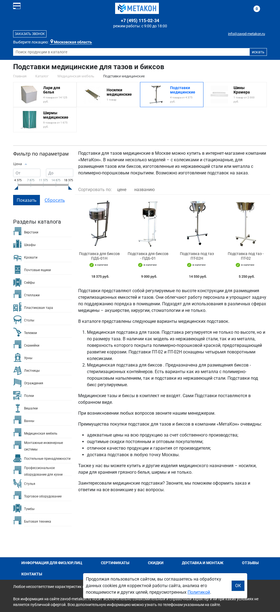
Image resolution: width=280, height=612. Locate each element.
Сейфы (29, 283)
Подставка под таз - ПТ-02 (246, 255)
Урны (28, 358)
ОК (238, 585)
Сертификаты (115, 563)
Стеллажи (32, 295)
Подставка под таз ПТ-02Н (197, 255)
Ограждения (33, 383)
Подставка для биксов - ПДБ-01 (148, 255)
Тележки (30, 333)
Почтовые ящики (37, 270)
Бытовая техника (37, 521)
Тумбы (29, 509)
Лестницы (32, 371)
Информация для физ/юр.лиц (51, 563)
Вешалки (31, 408)
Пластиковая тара (38, 308)
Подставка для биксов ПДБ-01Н (99, 255)
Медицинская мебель (40, 433)
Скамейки (31, 345)
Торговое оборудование (43, 496)
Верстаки (31, 232)
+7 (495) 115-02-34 (140, 20)
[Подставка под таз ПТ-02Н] (197, 223)
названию (144, 189)
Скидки (156, 563)
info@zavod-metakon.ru (246, 34)
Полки (29, 396)
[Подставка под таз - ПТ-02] (246, 223)
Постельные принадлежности (47, 459)
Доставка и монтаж (202, 563)
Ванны (29, 421)
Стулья (29, 484)
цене (121, 189)
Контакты (31, 574)
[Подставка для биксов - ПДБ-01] (148, 223)
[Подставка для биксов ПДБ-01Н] (99, 223)
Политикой (199, 592)
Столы (29, 320)
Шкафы (30, 245)
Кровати (30, 257)
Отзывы (250, 563)
